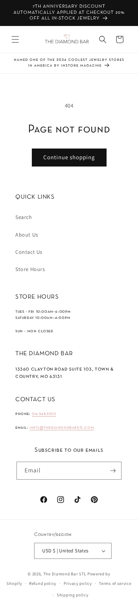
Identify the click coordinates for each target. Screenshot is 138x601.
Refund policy (42, 583)
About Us (26, 234)
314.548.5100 (44, 414)
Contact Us (29, 251)
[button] (15, 39)
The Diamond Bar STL (64, 574)
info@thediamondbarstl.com (62, 428)
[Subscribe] (112, 471)
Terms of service (115, 583)
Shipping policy (73, 595)
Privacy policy (78, 583)
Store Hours (30, 269)
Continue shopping (69, 157)
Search (23, 217)
